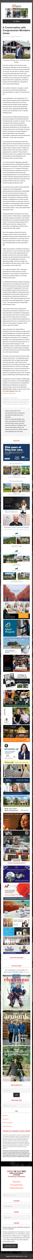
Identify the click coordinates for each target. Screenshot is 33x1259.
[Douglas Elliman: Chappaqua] (16, 812)
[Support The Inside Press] (16, 1179)
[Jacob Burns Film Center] (16, 741)
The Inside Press (16, 11)
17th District (13, 399)
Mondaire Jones (7, 402)
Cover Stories (13, 398)
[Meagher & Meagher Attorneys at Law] (16, 671)
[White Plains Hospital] (16, 460)
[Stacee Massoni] (16, 654)
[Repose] (16, 601)
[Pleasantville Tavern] (16, 706)
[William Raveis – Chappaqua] (16, 495)
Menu (18, 21)
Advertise (5, 1115)
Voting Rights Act (15, 404)
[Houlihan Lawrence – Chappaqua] (16, 548)
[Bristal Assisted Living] (16, 794)
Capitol (19, 399)
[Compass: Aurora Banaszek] (16, 724)
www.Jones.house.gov (9, 393)
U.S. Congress (6, 404)
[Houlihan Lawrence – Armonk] (16, 566)
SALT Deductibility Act (24, 402)
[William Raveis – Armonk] (16, 478)
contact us (26, 972)
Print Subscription (7, 1126)
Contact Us (6, 1119)
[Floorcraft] (16, 777)
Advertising (16, 1181)
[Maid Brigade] (16, 636)
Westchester (24, 404)
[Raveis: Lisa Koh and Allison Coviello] (16, 689)
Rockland (14, 402)
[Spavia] (16, 829)
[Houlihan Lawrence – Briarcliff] (16, 583)
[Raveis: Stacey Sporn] (16, 513)
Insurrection (15, 401)
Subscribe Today (10, 1246)
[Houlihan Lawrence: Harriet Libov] (16, 759)
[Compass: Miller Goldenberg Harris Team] (16, 618)
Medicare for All (24, 401)
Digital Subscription (8, 1122)
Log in (25, 1256)
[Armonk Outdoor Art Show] (16, 847)
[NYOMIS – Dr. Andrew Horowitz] (16, 531)
